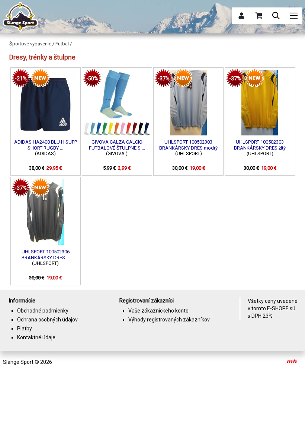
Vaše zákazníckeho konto (158, 311)
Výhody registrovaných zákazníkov (169, 320)
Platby (24, 328)
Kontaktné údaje (36, 337)
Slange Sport (18, 362)
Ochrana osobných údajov (47, 320)
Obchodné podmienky (42, 311)
